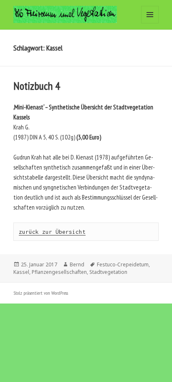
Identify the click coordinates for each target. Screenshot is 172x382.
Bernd (77, 264)
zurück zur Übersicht (52, 231)
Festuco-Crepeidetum (123, 264)
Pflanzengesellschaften (59, 272)
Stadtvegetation (108, 272)
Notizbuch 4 (36, 86)
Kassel (21, 272)
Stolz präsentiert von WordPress (40, 293)
